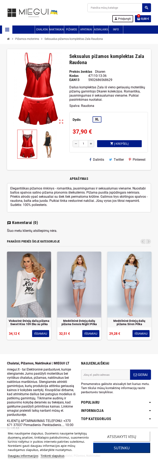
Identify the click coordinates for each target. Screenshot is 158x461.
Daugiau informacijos (23, 456)
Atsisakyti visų (121, 436)
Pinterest (139, 160)
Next (148, 241)
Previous (143, 241)
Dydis (77, 120)
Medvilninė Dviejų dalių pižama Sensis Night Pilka (79, 322)
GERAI (142, 375)
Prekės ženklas (80, 72)
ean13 (74, 80)
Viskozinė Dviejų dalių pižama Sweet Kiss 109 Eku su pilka (29, 322)
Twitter (119, 160)
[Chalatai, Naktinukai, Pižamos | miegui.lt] (27, 12)
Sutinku (122, 447)
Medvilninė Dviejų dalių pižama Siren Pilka (129, 322)
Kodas (74, 76)
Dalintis (98, 160)
